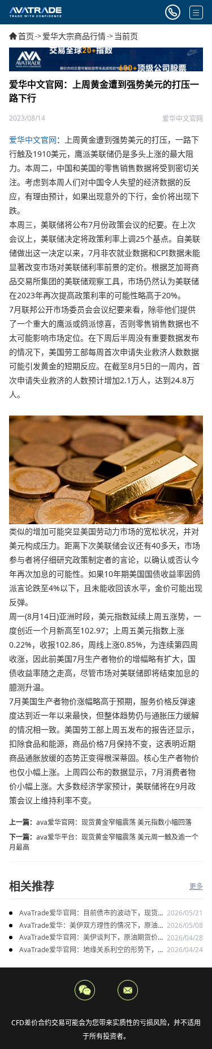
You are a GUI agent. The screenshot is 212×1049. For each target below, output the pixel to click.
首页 (26, 36)
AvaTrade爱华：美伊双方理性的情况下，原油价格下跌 (92, 925)
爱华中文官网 (33, 139)
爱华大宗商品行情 (74, 36)
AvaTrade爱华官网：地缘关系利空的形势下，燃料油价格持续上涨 (92, 950)
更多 (196, 886)
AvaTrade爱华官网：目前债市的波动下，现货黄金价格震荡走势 (92, 913)
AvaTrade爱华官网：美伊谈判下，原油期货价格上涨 (92, 937)
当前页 (126, 36)
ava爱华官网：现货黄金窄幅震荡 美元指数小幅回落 (114, 822)
